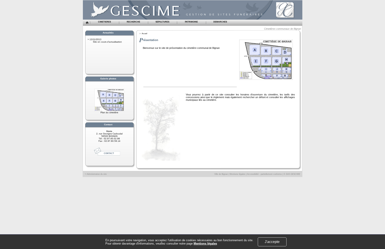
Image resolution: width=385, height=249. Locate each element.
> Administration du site (96, 174)
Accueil (144, 34)
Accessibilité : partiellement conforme (264, 174)
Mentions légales (237, 174)
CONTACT (109, 153)
